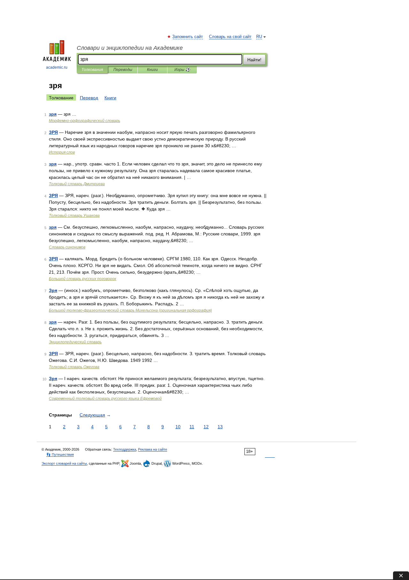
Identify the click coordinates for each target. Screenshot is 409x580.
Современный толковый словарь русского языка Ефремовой (105, 398)
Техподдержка (124, 449)
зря (53, 114)
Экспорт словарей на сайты (64, 463)
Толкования (92, 69)
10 (178, 426)
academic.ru (56, 67)
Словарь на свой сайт (230, 36)
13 (220, 426)
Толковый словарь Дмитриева (77, 184)
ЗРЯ (53, 132)
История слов (62, 152)
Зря (53, 290)
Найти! (254, 59)
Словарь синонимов (67, 247)
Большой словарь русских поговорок (82, 279)
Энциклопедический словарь (75, 342)
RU (259, 36)
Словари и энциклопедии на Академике (130, 48)
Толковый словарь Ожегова (74, 367)
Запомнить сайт (188, 36)
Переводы (122, 69)
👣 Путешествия (60, 454)
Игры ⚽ (182, 69)
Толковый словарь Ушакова (74, 215)
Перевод (89, 97)
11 (191, 426)
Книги (152, 69)
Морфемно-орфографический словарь (84, 120)
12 (206, 426)
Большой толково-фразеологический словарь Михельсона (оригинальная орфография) (130, 310)
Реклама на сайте (152, 449)
